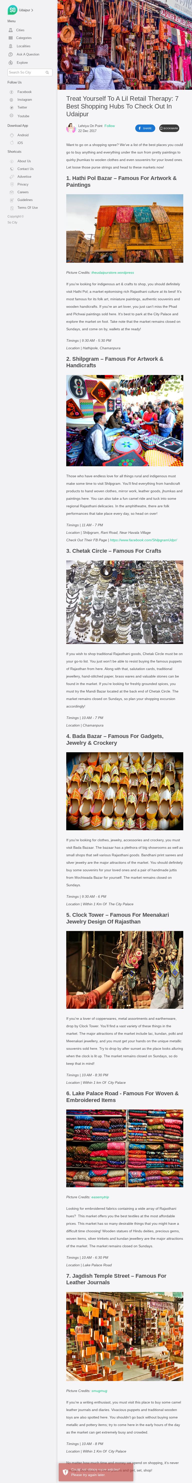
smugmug (99, 1391)
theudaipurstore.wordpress (113, 272)
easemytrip (100, 1197)
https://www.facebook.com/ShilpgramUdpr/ (143, 540)
